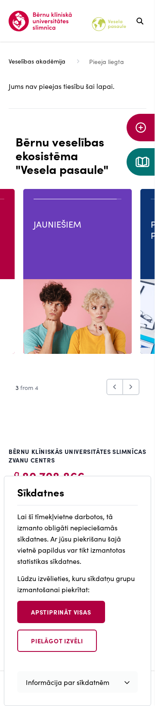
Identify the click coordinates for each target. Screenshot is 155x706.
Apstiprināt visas (61, 612)
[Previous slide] (114, 387)
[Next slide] (131, 387)
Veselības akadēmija (37, 61)
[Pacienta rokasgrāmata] (141, 162)
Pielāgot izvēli (57, 640)
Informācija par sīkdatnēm (67, 682)
